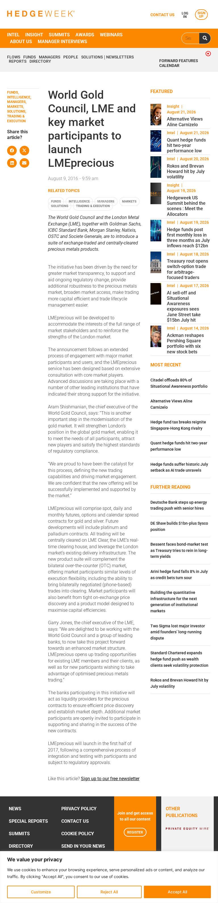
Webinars (111, 34)
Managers (49, 57)
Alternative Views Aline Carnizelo (185, 121)
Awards (85, 34)
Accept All (177, 891)
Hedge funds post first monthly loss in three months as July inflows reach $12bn (188, 238)
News (15, 808)
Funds (29, 57)
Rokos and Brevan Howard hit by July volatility (186, 171)
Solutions (92, 57)
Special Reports (28, 821)
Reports (17, 62)
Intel (13, 34)
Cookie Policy (77, 833)
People (70, 57)
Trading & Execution (93, 206)
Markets (129, 201)
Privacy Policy (79, 808)
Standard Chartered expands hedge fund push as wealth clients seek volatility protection (179, 659)
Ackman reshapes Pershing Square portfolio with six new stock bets (185, 344)
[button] (12, 150)
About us (21, 41)
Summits (59, 34)
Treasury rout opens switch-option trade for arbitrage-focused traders (187, 269)
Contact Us (75, 821)
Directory (40, 62)
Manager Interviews (62, 41)
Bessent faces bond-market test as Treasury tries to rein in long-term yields (179, 550)
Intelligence (79, 201)
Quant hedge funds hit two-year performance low (186, 145)
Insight (34, 34)
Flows (13, 57)
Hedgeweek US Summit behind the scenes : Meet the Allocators (186, 206)
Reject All (109, 891)
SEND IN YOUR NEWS (83, 846)
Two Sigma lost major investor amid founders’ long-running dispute (177, 632)
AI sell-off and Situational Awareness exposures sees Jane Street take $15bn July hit (184, 306)
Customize (41, 891)
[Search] (205, 38)
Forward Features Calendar (178, 63)
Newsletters (120, 57)
